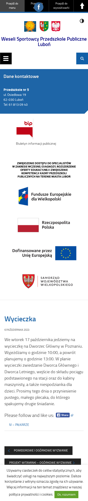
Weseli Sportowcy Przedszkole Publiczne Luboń (44, 41)
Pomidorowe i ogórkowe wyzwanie (41, 450)
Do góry (82, 6)
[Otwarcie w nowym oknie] (44, 224)
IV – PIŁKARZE (19, 424)
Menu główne (6, 58)
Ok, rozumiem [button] (66, 494)
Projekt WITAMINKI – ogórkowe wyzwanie (40, 462)
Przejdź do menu (12, 5)
